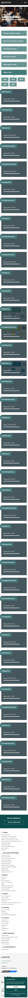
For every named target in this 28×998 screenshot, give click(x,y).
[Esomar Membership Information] (9, 972)
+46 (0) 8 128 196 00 (6, 961)
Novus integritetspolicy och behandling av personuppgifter (16, 994)
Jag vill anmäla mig (14, 822)
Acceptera (15, 986)
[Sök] (22, 2)
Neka (16, 990)
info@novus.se (4, 962)
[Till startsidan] (6, 2)
